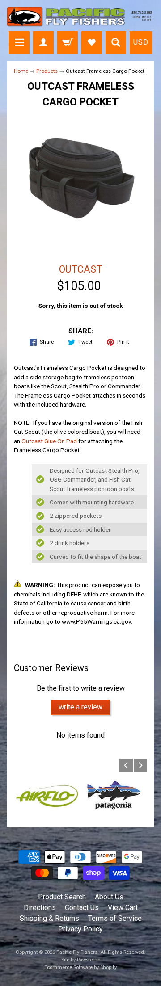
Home (21, 71)
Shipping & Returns (49, 918)
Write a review (80, 707)
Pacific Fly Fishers (76, 952)
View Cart (123, 907)
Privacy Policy (80, 929)
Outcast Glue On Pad (49, 441)
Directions (40, 907)
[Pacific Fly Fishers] (80, 17)
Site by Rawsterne (80, 960)
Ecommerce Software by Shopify (80, 967)
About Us (109, 897)
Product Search (62, 897)
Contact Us (82, 907)
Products (47, 71)
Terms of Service (115, 918)
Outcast (80, 269)
